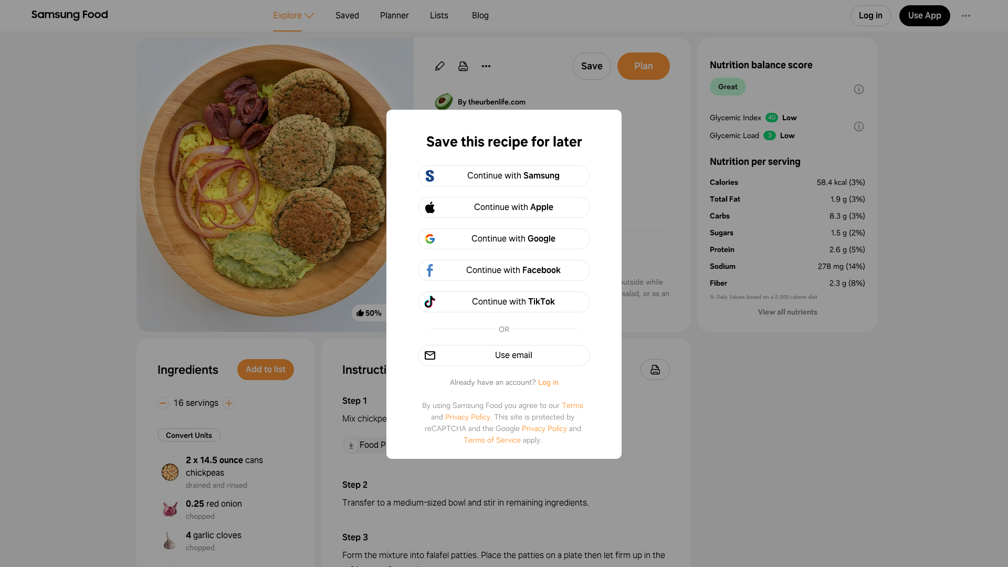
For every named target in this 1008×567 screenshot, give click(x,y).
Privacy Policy (467, 417)
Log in (548, 382)
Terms (572, 405)
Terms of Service (492, 440)
